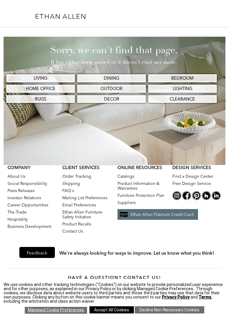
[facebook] (186, 198)
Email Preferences (79, 205)
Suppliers (126, 202)
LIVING (40, 78)
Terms (205, 297)
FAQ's (68, 190)
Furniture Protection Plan (140, 195)
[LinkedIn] (216, 198)
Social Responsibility (27, 183)
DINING (111, 78)
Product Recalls (76, 224)
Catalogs (125, 176)
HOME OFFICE (40, 88)
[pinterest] (196, 198)
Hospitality (17, 219)
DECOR (111, 99)
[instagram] (176, 198)
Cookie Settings (56, 310)
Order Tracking (76, 176)
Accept (111, 309)
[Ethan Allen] (87, 15)
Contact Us (72, 231)
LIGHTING (182, 88)
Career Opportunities (27, 205)
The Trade (17, 212)
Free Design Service (191, 183)
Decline (169, 309)
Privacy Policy (176, 297)
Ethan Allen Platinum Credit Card (162, 214)
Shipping (71, 183)
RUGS (40, 99)
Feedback (37, 253)
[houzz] (206, 198)
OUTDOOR (111, 88)
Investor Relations (24, 197)
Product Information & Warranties (138, 186)
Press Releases (21, 190)
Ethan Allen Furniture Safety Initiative (82, 214)
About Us (16, 176)
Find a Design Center (192, 176)
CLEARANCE (182, 99)
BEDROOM (182, 78)
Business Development (29, 226)
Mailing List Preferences (84, 197)
